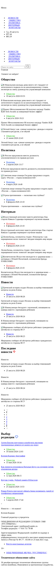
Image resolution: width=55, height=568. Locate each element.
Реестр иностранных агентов (18, 544)
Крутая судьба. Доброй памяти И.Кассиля (19, 480)
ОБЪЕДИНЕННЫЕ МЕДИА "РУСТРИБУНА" (26, 553)
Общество (10, 94)
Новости (10, 294)
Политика (10, 162)
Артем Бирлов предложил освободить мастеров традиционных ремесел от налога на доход (22, 444)
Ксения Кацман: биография (13, 456)
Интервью (10, 223)
